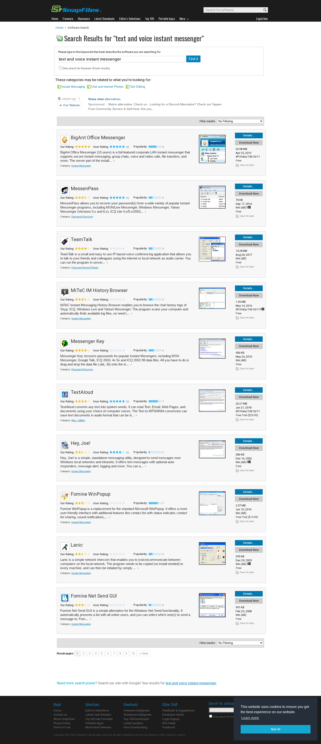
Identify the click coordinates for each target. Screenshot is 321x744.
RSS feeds (169, 723)
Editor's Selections (97, 710)
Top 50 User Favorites (99, 719)
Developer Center (173, 714)
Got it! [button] (275, 729)
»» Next (143, 653)
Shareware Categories (137, 714)
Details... (249, 135)
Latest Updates (133, 723)
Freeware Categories (137, 710)
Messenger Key (87, 341)
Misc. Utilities (78, 420)
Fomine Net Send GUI (94, 596)
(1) (127, 197)
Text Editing (137, 86)
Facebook (168, 727)
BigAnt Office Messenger (98, 137)
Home (59, 27)
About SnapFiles (64, 719)
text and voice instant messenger (191, 683)
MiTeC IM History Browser (99, 290)
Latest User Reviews (98, 714)
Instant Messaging (73, 86)
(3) (127, 147)
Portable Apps (94, 723)
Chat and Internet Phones (107, 86)
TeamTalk (81, 239)
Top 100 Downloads (136, 719)
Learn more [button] (250, 718)
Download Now (249, 142)
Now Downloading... (136, 727)
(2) (127, 401)
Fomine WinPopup (90, 494)
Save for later (247, 165)
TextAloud (82, 392)
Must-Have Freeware (98, 727)
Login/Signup (170, 719)
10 (133, 653)
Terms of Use (62, 727)
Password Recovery (82, 216)
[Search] (263, 10)
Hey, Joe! (80, 443)
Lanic (77, 545)
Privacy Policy (62, 723)
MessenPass (84, 188)
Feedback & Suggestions (178, 710)
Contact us (60, 714)
